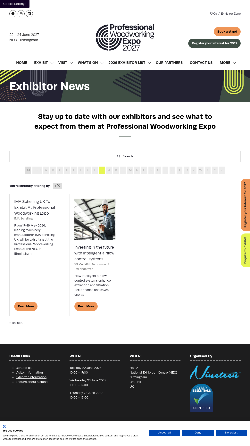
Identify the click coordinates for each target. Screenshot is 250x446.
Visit (62, 63)
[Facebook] (12, 13)
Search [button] (129, 157)
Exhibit (41, 63)
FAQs (213, 13)
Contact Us (201, 63)
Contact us (23, 368)
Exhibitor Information (31, 377)
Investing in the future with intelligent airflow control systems (94, 253)
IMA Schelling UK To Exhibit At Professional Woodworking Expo (34, 207)
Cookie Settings (14, 4)
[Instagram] (21, 13)
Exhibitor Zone (231, 13)
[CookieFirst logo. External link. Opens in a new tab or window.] (4, 426)
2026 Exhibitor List (126, 63)
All (28, 170)
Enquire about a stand (32, 382)
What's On (88, 63)
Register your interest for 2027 (245, 205)
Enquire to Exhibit (245, 250)
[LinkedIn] (29, 13)
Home (21, 63)
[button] (227, 31)
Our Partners (169, 63)
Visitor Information (29, 372)
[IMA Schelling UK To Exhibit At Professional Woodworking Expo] (35, 255)
